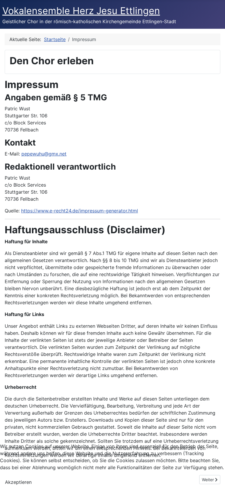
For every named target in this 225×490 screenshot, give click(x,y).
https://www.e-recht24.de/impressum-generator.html (79, 211)
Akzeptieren (18, 482)
